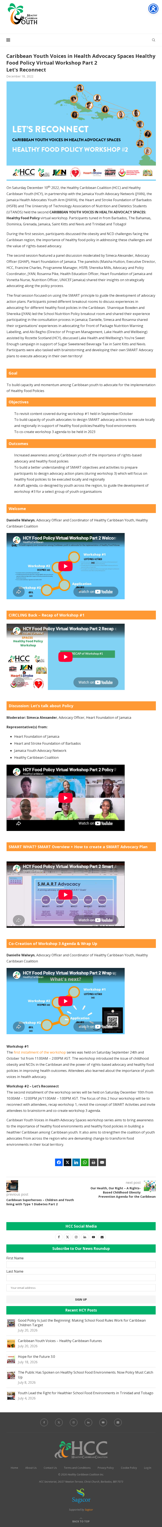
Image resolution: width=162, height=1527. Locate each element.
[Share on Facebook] (59, 1162)
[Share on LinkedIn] (76, 1162)
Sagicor (89, 1509)
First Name (15, 1258)
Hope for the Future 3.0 (36, 1356)
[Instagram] (73, 1422)
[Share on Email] (102, 1162)
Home (14, 1468)
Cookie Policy (129, 1468)
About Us (30, 1468)
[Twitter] (59, 1422)
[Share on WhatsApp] (85, 1162)
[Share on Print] (93, 1162)
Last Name (14, 1271)
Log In (147, 1468)
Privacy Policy (106, 1468)
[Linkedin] (88, 1422)
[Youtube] (103, 1422)
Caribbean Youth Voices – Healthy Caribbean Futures (60, 1340)
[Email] (118, 1422)
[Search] (153, 40)
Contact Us (50, 1468)
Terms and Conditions (77, 1468)
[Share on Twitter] (67, 1162)
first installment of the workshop (40, 1052)
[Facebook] (44, 1422)
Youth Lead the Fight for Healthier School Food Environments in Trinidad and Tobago (85, 1393)
